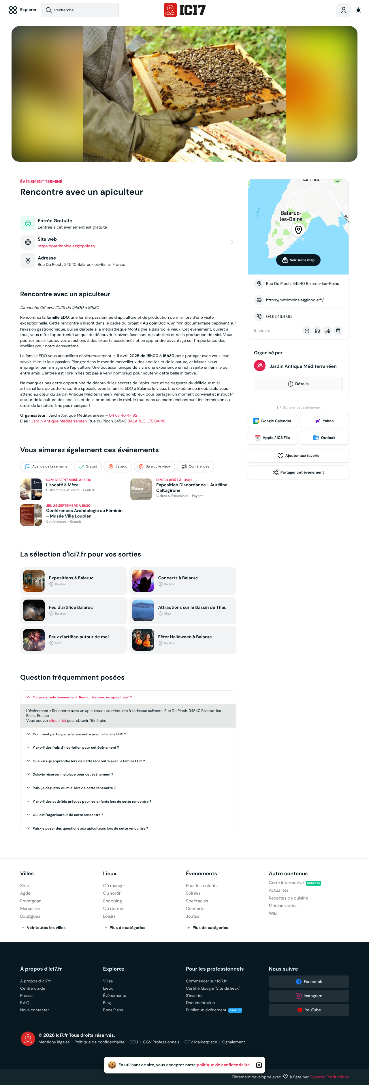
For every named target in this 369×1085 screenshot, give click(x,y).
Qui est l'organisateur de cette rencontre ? (68, 815)
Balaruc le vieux (158, 466)
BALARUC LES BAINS (146, 421)
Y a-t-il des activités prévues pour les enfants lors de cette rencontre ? (92, 801)
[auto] (358, 10)
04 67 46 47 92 (123, 415)
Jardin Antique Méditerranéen (59, 421)
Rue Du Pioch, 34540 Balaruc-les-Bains (302, 283)
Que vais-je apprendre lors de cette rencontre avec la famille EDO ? (89, 761)
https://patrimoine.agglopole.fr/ (295, 300)
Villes (27, 873)
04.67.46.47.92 (279, 316)
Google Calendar (276, 420)
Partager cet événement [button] (302, 472)
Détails (302, 384)
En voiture (307, 331)
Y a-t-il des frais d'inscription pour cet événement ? (76, 747)
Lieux (110, 873)
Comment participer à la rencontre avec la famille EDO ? (79, 734)
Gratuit (91, 466)
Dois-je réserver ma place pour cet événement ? (73, 774)
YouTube (313, 1009)
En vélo (327, 331)
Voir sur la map (302, 260)
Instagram (313, 995)
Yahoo (328, 420)
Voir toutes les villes (46, 927)
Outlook (328, 437)
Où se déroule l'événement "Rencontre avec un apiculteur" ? (82, 697)
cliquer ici (57, 720)
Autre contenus (288, 873)
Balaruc (121, 466)
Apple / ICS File (276, 437)
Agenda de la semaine (49, 466)
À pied (317, 331)
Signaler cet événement (301, 407)
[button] (128, 697)
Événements (201, 873)
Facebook (313, 981)
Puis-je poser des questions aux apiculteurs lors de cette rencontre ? (90, 828)
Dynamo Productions (329, 1077)
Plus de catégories (128, 927)
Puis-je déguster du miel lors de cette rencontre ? (74, 788)
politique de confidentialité (223, 1065)
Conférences (199, 466)
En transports (338, 331)
